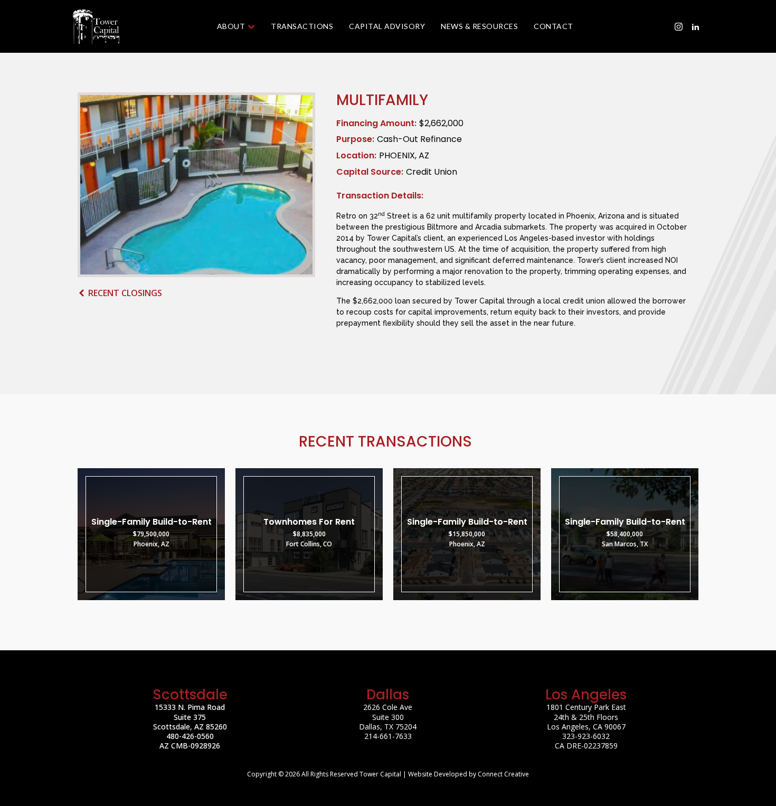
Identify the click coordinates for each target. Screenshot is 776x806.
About (231, 26)
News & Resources (479, 26)
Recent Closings (125, 293)
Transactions (302, 26)
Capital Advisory (387, 26)
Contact (553, 26)
